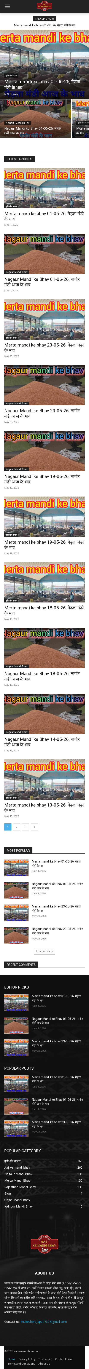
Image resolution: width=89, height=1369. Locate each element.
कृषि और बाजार (11, 75)
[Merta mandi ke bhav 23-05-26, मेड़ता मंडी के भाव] (44, 319)
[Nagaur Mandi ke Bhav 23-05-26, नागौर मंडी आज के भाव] (44, 385)
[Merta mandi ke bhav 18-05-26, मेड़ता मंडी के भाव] (44, 582)
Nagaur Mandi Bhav (17, 123)
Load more (43, 951)
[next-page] (34, 827)
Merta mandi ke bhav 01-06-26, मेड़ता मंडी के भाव (44, 25)
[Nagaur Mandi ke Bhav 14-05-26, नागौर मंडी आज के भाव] (44, 714)
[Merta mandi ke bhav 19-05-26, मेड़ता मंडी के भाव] (44, 517)
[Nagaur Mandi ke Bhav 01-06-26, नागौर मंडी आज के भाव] (35, 118)
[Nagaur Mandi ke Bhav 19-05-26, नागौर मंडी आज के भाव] (44, 451)
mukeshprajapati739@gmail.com (44, 1321)
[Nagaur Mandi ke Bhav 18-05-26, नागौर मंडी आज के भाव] (44, 648)
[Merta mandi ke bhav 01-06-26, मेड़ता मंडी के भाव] (44, 64)
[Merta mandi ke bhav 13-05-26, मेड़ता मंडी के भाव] (44, 779)
